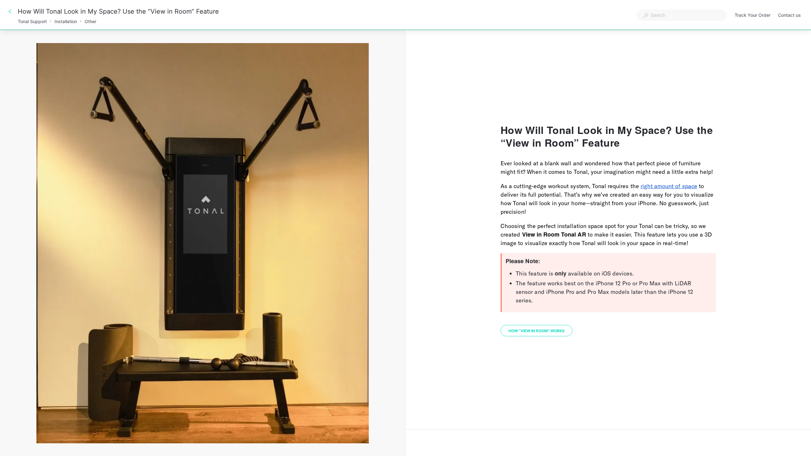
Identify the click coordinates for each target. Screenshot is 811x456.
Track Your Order (752, 15)
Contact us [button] (789, 15)
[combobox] (682, 15)
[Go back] (10, 11)
